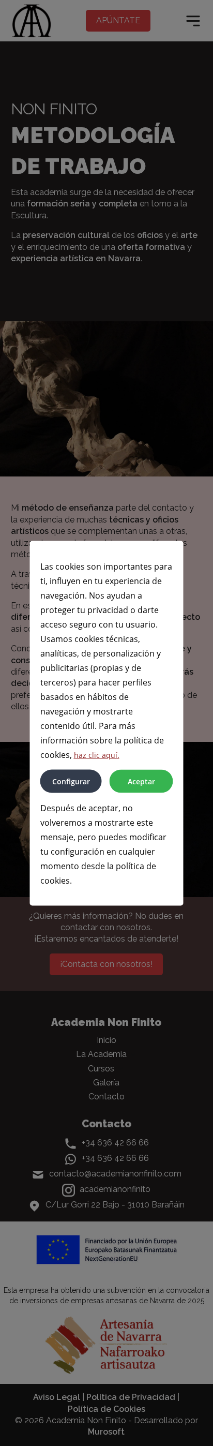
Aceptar (141, 781)
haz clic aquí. (96, 754)
